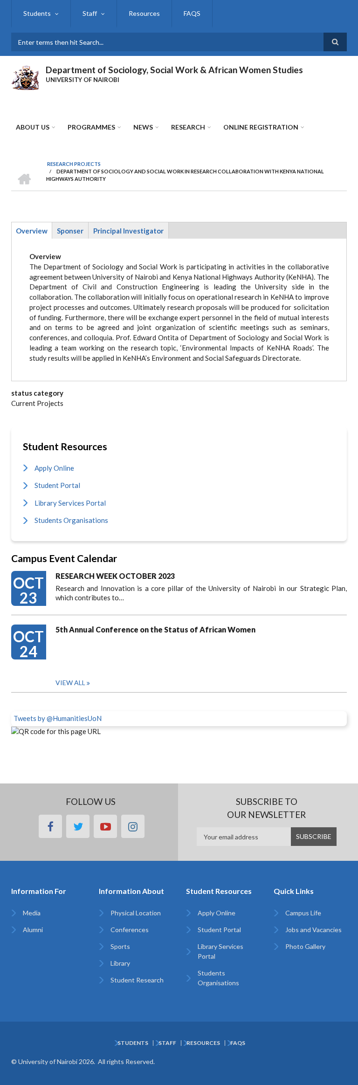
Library (120, 963)
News (143, 127)
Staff (90, 13)
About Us (32, 127)
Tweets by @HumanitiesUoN (58, 718)
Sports (120, 946)
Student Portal (57, 485)
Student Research (137, 980)
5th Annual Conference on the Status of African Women (155, 629)
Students (37, 13)
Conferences (129, 930)
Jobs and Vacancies (313, 930)
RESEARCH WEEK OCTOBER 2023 (115, 575)
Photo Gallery (305, 946)
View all (70, 683)
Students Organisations (71, 520)
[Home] (25, 76)
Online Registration (260, 127)
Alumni (33, 930)
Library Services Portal (70, 503)
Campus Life (303, 913)
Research (188, 127)
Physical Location (135, 913)
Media (32, 913)
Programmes (91, 127)
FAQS (192, 13)
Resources (144, 13)
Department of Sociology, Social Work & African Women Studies (174, 69)
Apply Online (54, 468)
